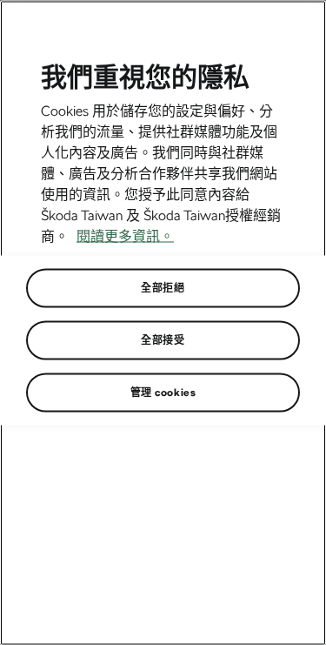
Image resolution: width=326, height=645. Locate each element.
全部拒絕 (162, 288)
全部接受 (162, 340)
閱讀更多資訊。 (125, 236)
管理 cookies (163, 392)
